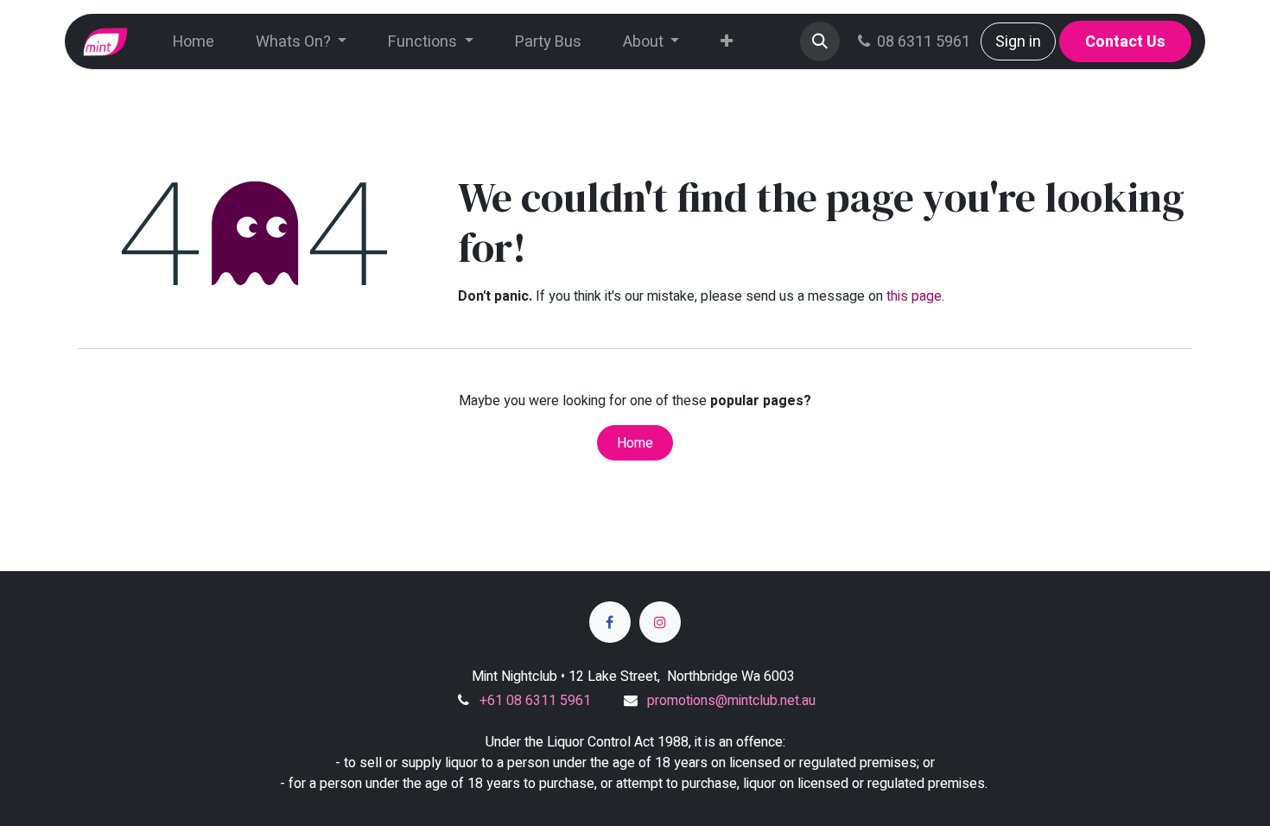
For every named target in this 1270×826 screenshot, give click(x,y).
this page (914, 296)
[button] (820, 41)
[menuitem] (193, 41)
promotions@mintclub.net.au (731, 700)
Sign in (1018, 42)
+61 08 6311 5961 (535, 700)
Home (635, 443)
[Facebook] (610, 622)
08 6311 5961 (923, 42)
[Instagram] (660, 622)
